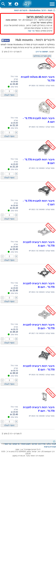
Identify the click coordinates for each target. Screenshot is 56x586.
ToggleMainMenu (52, 4)
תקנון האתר (26, 444)
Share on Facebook (5, 40)
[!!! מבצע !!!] (44, 73)
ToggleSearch (3, 4)
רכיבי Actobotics (37, 10)
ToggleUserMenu (16, 4)
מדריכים (41, 444)
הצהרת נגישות (50, 447)
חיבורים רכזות (20, 10)
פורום (34, 444)
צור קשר (31, 31)
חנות (50, 10)
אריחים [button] (39, 52)
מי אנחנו (16, 444)
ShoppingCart (10, 4)
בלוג (49, 444)
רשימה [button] (45, 52)
